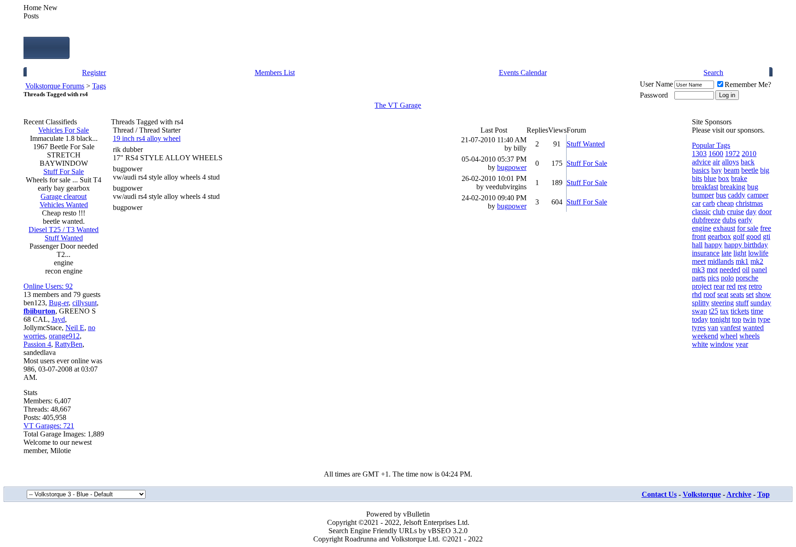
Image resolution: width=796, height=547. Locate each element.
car (696, 203)
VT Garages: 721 (48, 426)
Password (654, 95)
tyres (699, 328)
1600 (715, 153)
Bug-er (59, 303)
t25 (713, 311)
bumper (703, 195)
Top (763, 494)
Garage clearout (64, 196)
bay (716, 170)
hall (697, 245)
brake (739, 178)
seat (722, 294)
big (764, 170)
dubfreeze (706, 220)
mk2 (756, 261)
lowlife (758, 253)
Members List (275, 72)
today (700, 319)
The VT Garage (398, 105)
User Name (656, 84)
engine (701, 228)
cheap (725, 203)
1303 (699, 153)
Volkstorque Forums (54, 86)
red (731, 286)
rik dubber (128, 149)
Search (713, 72)
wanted (753, 328)
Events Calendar (523, 72)
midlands (721, 261)
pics (713, 278)
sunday (760, 303)
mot (712, 270)
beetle (749, 170)
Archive (738, 494)
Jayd (58, 319)
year (742, 344)
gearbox (719, 236)
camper (757, 195)
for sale (747, 228)
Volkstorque (702, 494)
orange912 (64, 336)
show (763, 294)
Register (94, 72)
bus (721, 195)
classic (701, 211)
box (723, 178)
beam (731, 170)
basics (700, 170)
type (764, 319)
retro (755, 286)
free (765, 228)
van (713, 328)
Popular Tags (711, 145)
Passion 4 (37, 344)
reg (742, 286)
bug (752, 187)
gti (766, 236)
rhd (697, 294)
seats (737, 294)
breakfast (705, 187)
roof (709, 294)
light (739, 253)
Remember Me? (748, 84)
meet (699, 261)
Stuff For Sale (63, 171)
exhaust (724, 228)
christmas (749, 203)
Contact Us (659, 494)
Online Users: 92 (48, 286)
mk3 (698, 270)
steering (722, 303)
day (751, 211)
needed (730, 270)
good (753, 236)
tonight (720, 319)
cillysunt (84, 303)
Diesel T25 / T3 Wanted (64, 229)
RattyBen (68, 344)
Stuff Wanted (64, 238)
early (745, 220)
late (726, 253)
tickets (740, 311)
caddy (736, 195)
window (722, 344)
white (700, 344)
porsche (747, 278)
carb (708, 203)
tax (724, 311)
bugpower (127, 169)
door (765, 211)
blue (710, 178)
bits (697, 178)
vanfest (730, 328)
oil (745, 270)
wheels (749, 336)
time (757, 311)
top (736, 319)
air (716, 162)
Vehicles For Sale (63, 130)
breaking (732, 187)
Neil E (74, 328)
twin (749, 319)
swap (699, 311)
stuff (742, 303)
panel (759, 270)
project (702, 286)
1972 (732, 153)
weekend (705, 336)
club (719, 211)
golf (738, 236)
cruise (735, 211)
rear (719, 286)
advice (701, 162)
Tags (99, 86)
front (699, 236)
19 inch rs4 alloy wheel (147, 138)
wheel (728, 336)
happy (713, 245)
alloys (730, 162)
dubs (729, 220)
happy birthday (746, 245)
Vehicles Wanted (64, 205)
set (750, 294)
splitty (700, 303)
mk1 (742, 261)
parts (699, 278)
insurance (706, 253)
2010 (749, 153)
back (748, 162)
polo (727, 278)
